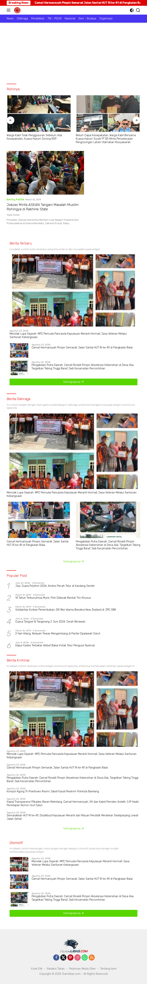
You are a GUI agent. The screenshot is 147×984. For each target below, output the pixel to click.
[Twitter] (63, 957)
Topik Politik (13, 215)
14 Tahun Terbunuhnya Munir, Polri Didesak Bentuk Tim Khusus (53, 597)
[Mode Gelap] (132, 10)
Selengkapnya (72, 382)
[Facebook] (56, 957)
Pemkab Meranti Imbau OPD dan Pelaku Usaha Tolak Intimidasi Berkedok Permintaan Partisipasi (108, 137)
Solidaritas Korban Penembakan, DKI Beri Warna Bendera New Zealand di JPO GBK (65, 609)
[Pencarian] (138, 10)
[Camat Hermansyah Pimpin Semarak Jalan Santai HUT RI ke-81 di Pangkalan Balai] (19, 350)
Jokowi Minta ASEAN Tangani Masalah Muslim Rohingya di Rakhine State (42, 207)
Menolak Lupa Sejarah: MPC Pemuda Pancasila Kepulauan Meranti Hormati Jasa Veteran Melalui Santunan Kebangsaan (68, 335)
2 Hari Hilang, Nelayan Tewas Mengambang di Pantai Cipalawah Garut (57, 633)
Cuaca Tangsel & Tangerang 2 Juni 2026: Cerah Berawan (50, 621)
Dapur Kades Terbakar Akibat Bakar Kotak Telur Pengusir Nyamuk (55, 645)
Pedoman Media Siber (82, 968)
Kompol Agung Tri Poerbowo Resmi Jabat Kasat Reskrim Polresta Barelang (53, 791)
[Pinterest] (70, 957)
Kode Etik (36, 968)
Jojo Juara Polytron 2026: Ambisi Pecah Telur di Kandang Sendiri (55, 586)
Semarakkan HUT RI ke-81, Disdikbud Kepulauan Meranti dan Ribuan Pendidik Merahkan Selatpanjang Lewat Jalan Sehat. (72, 817)
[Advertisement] (73, 51)
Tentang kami (108, 968)
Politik (20, 199)
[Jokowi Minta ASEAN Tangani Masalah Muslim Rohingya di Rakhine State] (45, 173)
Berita (11, 199)
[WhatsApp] (85, 957)
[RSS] (92, 957)
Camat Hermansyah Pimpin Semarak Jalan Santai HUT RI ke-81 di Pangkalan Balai (82, 347)
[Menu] (9, 10)
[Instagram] (77, 957)
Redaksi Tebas (56, 968)
